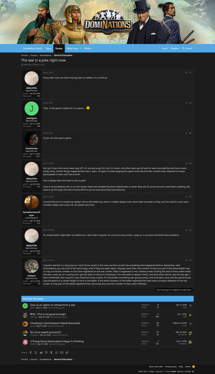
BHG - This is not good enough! (48, 314)
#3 (190, 133)
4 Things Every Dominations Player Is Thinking (57, 341)
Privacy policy (171, 366)
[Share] (186, 73)
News (48, 48)
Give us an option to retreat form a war (52, 305)
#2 (190, 103)
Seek (185, 307)
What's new (72, 48)
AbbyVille (27, 64)
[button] (80, 48)
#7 (190, 260)
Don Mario (34, 335)
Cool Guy (33, 317)
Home (187, 366)
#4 (190, 163)
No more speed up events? (45, 332)
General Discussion (56, 308)
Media (88, 48)
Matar (32, 308)
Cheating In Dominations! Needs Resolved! (55, 323)
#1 (190, 72)
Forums (59, 48)
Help (181, 366)
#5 (190, 197)
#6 (190, 230)
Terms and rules (156, 366)
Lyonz (32, 326)
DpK (185, 316)
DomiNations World (32, 48)
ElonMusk (183, 343)
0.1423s (173, 371)
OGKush (33, 344)
